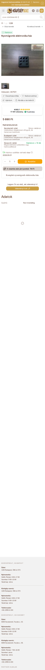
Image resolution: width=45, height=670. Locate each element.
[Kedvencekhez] (29, 96)
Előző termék (9, 26)
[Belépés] (37, 11)
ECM (11, 23)
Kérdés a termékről (26, 100)
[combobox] (22, 17)
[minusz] (5, 161)
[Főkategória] (2, 23)
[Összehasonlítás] (10, 96)
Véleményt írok (21, 188)
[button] (22, 110)
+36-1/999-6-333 (7, 610)
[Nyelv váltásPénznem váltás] (33, 11)
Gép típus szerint (6, 23)
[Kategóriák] (3, 11)
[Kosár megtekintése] (42, 11)
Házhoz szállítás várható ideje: (19, 152)
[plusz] (14, 161)
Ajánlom (8, 100)
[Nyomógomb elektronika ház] (22, 59)
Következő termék (33, 26)
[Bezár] (42, 3)
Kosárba (31, 161)
